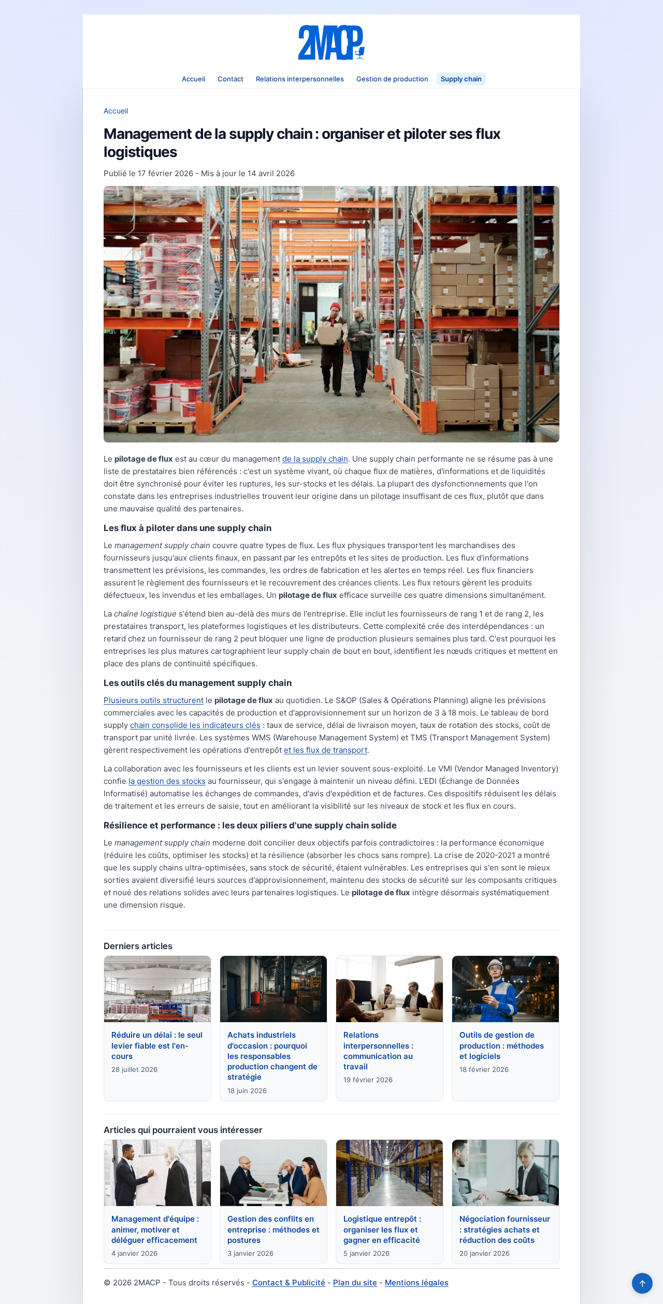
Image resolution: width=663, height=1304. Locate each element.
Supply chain (461, 79)
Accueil (193, 79)
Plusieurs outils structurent (154, 700)
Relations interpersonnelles (300, 79)
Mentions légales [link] (417, 1282)
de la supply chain (315, 459)
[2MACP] (331, 42)
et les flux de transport (325, 750)
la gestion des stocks (167, 781)
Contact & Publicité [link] (288, 1282)
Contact (230, 79)
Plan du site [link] (355, 1282)
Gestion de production (392, 79)
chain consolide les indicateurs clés (195, 725)
